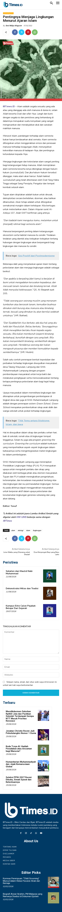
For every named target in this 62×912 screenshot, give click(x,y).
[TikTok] (31, 833)
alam (13, 530)
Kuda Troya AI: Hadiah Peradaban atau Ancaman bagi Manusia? (19, 748)
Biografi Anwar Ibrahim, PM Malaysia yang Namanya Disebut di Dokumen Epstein (22, 895)
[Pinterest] (28, 32)
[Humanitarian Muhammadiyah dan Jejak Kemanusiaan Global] (43, 765)
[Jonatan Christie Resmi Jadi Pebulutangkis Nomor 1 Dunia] (43, 734)
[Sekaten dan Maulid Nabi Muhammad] (49, 575)
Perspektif (8, 13)
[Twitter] (21, 32)
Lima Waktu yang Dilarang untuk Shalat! (16, 553)
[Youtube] (41, 833)
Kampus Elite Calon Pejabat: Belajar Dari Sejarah (21, 607)
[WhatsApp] (35, 32)
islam (28, 530)
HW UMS (21, 517)
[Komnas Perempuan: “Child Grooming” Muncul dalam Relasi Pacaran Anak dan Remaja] (53, 882)
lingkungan (37, 530)
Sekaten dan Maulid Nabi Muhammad (19, 572)
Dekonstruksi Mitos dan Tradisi (22, 588)
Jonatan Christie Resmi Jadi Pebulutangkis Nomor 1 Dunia (21, 732)
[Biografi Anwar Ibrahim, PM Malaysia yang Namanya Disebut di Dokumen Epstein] (53, 897)
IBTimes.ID (9, 106)
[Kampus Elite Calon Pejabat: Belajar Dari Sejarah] (49, 610)
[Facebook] (15, 32)
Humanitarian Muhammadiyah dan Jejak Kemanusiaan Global (21, 764)
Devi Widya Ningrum (14, 25)
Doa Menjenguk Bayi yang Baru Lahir (46, 553)
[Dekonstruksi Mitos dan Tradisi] (49, 593)
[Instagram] (26, 833)
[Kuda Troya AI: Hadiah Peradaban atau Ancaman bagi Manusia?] (43, 750)
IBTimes (7, 520)
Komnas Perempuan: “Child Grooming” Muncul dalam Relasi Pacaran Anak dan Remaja (21, 880)
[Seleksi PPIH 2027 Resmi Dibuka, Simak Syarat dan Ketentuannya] (43, 781)
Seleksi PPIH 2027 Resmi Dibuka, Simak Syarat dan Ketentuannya (19, 779)
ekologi (20, 530)
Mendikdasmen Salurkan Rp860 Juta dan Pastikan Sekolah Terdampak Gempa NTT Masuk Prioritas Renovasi (20, 716)
